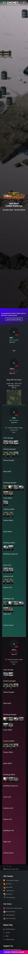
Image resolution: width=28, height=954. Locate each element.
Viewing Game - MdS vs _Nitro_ (11, 869)
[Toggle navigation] (24, 3)
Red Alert (9, 866)
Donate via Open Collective (14, 319)
